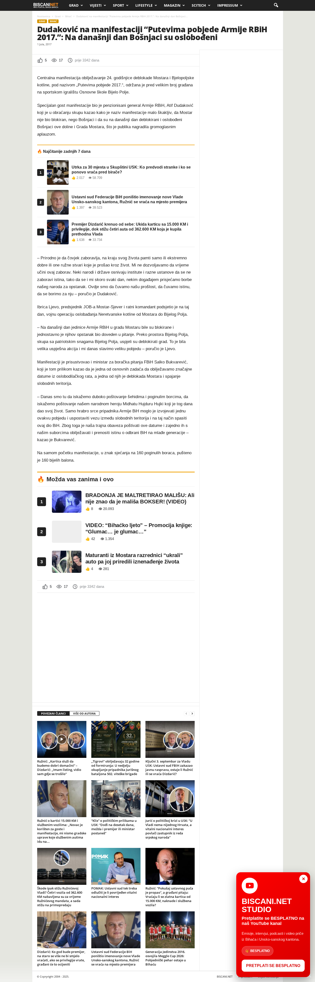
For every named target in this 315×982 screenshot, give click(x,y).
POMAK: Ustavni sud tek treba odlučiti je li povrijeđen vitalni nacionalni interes (114, 892)
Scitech (199, 5)
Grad (74, 5)
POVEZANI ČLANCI (53, 713)
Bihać (68, 16)
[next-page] (192, 713)
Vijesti (96, 5)
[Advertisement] (116, 647)
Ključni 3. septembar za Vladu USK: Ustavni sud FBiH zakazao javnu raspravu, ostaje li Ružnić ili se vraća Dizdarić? (169, 767)
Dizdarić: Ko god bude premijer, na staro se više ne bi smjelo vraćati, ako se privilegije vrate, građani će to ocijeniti (61, 958)
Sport (118, 5)
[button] (275, 5)
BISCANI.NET (225, 976)
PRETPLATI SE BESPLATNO (273, 966)
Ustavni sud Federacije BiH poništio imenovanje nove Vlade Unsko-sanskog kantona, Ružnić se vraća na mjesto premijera (115, 958)
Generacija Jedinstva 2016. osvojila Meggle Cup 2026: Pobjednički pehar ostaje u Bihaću (165, 958)
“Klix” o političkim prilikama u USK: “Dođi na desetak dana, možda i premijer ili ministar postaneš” (114, 826)
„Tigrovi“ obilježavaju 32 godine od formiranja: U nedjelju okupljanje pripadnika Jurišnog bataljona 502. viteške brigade (115, 767)
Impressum (227, 5)
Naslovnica (43, 16)
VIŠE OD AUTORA (84, 713)
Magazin (172, 5)
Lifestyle (144, 5)
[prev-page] (186, 713)
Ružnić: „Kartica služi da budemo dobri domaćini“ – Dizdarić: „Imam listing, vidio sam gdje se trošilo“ (59, 767)
